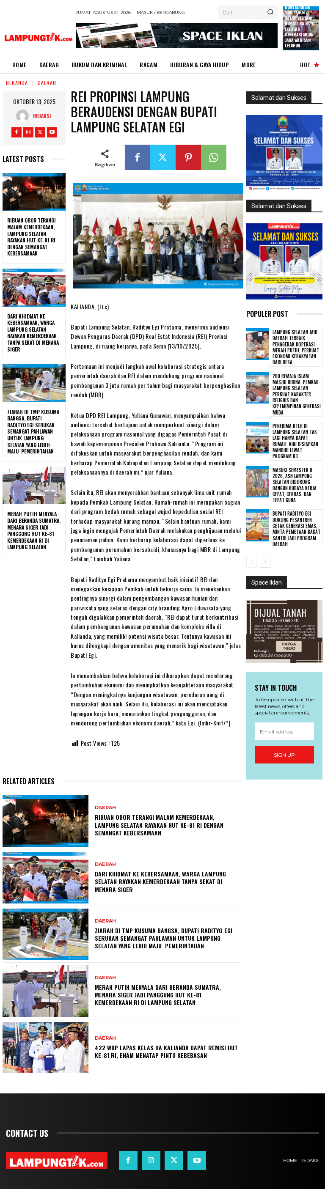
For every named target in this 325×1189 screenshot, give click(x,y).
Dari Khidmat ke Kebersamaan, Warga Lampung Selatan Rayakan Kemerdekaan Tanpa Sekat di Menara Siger (33, 333)
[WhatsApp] (213, 157)
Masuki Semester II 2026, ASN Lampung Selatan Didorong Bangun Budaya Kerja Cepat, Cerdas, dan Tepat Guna (295, 485)
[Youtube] (52, 132)
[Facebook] (16, 132)
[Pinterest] (188, 157)
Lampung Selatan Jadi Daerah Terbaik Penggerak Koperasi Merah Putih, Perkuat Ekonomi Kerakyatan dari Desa (296, 347)
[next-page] (265, 562)
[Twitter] (40, 132)
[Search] (270, 12)
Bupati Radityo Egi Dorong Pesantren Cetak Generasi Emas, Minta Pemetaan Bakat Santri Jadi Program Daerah (296, 528)
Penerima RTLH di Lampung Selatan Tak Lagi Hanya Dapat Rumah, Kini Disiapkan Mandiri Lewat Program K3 (295, 441)
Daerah (47, 82)
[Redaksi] (24, 116)
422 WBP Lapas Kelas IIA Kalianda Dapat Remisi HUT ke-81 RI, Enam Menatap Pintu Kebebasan (166, 1051)
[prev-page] (251, 562)
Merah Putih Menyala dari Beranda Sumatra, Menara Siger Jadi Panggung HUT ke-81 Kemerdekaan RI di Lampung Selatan (34, 530)
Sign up (284, 755)
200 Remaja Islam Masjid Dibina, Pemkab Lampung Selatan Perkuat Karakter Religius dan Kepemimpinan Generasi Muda (297, 394)
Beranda (17, 82)
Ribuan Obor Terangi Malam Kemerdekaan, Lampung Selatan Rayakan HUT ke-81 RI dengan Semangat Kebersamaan (31, 237)
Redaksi (42, 115)
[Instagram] (28, 132)
